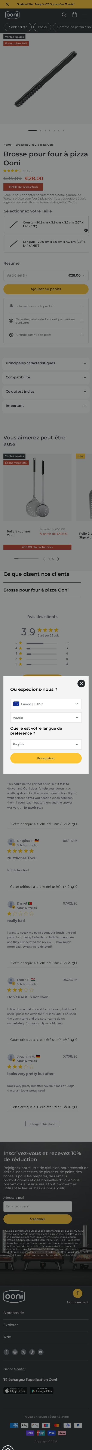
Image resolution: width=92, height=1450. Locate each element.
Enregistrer (46, 758)
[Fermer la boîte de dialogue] (81, 683)
